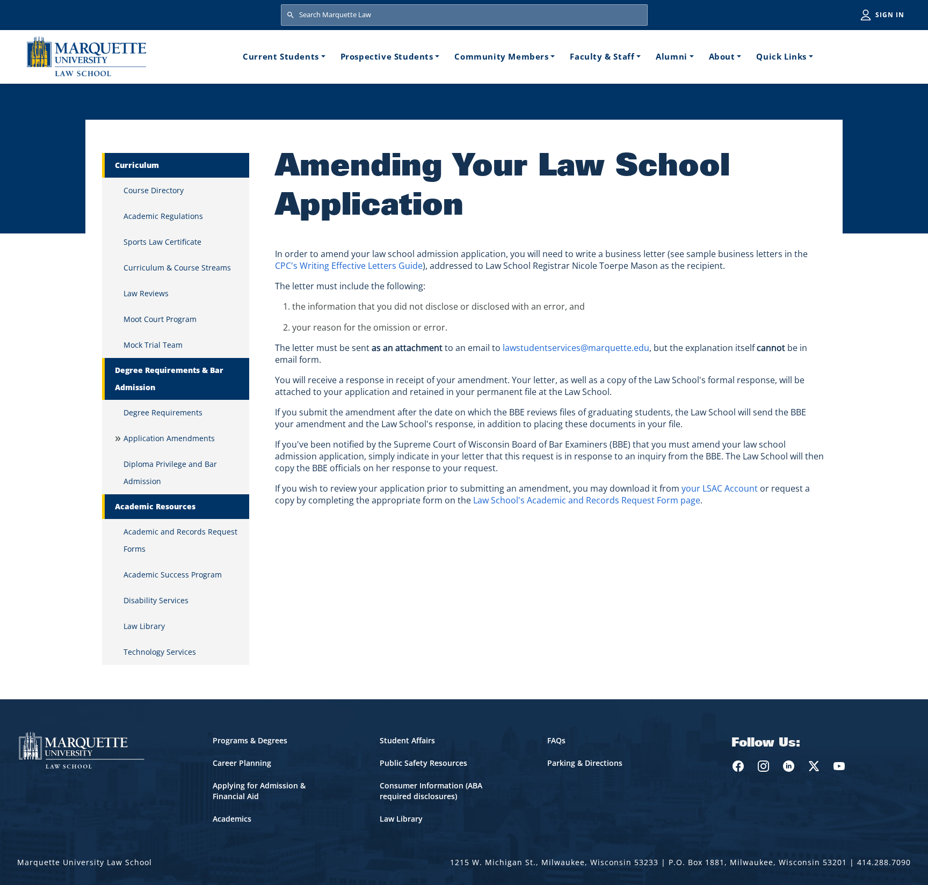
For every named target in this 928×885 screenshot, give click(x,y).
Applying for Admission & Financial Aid (259, 790)
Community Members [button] (501, 56)
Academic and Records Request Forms (180, 540)
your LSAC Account (721, 488)
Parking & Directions (584, 763)
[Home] (86, 56)
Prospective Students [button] (386, 56)
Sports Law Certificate (162, 242)
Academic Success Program (173, 574)
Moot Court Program (160, 319)
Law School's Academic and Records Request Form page (586, 500)
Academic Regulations (163, 216)
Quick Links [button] (781, 56)
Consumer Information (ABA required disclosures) (431, 790)
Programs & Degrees (250, 740)
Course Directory (154, 190)
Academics (232, 819)
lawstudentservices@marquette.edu (576, 348)
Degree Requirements (163, 412)
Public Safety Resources (423, 763)
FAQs (556, 740)
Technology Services (160, 652)
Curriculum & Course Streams (177, 267)
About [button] (722, 56)
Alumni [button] (671, 56)
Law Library (144, 626)
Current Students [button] (281, 56)
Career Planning (242, 763)
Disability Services (156, 600)
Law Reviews (146, 293)
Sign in (889, 14)
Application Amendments (169, 438)
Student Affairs (407, 740)
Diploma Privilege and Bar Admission (170, 472)
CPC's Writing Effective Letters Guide (349, 266)
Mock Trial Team (153, 345)
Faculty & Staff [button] (602, 56)
